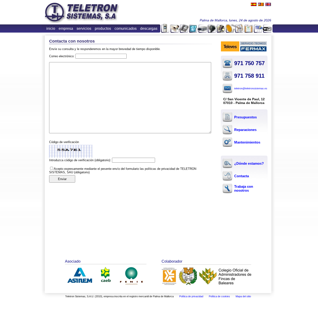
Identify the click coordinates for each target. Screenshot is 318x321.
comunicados (126, 28)
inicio (50, 28)
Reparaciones (245, 130)
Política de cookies (219, 296)
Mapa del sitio (243, 296)
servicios (84, 28)
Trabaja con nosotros (243, 188)
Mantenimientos (247, 142)
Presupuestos (245, 117)
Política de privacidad (191, 296)
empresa (66, 28)
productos (103, 28)
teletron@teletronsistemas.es (250, 88)
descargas (148, 28)
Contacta (241, 176)
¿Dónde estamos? (249, 163)
